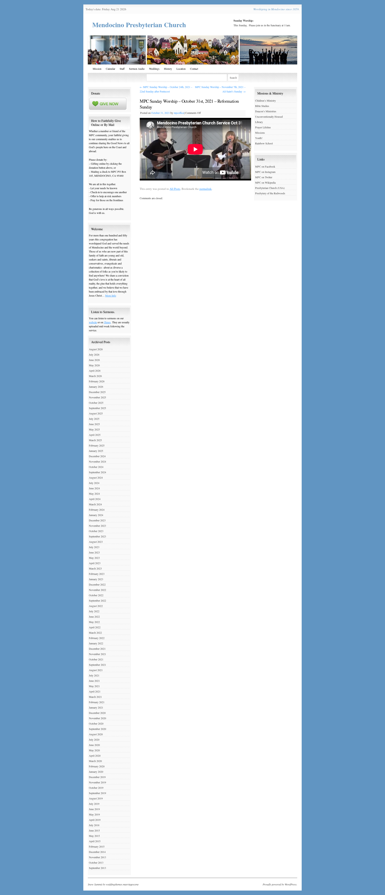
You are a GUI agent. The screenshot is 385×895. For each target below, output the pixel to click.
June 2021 (94, 680)
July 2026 (94, 354)
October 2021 (96, 659)
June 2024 (94, 488)
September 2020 (97, 729)
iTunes (107, 322)
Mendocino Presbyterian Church (139, 24)
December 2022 (97, 584)
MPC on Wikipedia (265, 182)
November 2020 (97, 718)
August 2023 (96, 541)
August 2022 (96, 606)
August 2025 (96, 413)
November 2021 (97, 654)
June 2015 (94, 830)
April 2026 (94, 370)
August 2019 (96, 798)
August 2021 (96, 670)
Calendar (110, 68)
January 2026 (96, 386)
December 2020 (97, 713)
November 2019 (97, 782)
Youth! (258, 138)
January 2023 (96, 579)
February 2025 (96, 445)
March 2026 (95, 376)
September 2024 (97, 472)
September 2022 (97, 600)
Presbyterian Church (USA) (270, 188)
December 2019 (97, 777)
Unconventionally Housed (269, 116)
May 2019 (94, 814)
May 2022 (94, 622)
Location (181, 68)
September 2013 (97, 868)
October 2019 (96, 787)
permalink (205, 189)
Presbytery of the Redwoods (270, 193)
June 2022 (94, 616)
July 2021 (94, 675)
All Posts (175, 189)
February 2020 (96, 766)
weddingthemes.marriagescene (122, 884)
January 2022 (96, 643)
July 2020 (94, 739)
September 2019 (97, 793)
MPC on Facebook (265, 166)
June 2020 (94, 745)
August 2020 (96, 734)
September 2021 (97, 664)
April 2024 (94, 499)
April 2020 (94, 755)
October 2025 (96, 402)
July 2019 (94, 803)
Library (259, 122)
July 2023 (94, 547)
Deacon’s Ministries (265, 111)
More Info (110, 295)
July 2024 (94, 483)
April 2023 (94, 563)
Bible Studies (262, 106)
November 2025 (97, 397)
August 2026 (96, 349)
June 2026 (94, 360)
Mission (97, 68)
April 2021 (94, 691)
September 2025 (97, 408)
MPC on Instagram (265, 172)
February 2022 (96, 638)
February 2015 (96, 846)
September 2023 (97, 536)
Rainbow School (264, 143)
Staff (122, 68)
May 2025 (94, 429)
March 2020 (95, 761)
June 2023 (94, 552)
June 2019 (94, 809)
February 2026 (96, 381)
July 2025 (94, 418)
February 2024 (96, 509)
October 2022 (96, 595)
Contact (194, 68)
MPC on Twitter (263, 177)
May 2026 (94, 365)
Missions (260, 132)
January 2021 (96, 707)
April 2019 (94, 819)
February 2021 (96, 702)
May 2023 (94, 557)
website (93, 322)
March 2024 (95, 504)
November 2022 (97, 590)
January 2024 (96, 515)
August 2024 (96, 477)
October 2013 (96, 862)
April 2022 (94, 627)
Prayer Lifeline (263, 127)
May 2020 (94, 750)
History (168, 68)
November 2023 (97, 525)
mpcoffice (179, 113)
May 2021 (94, 686)
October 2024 (96, 467)
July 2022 (94, 611)
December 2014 (97, 852)
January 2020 (96, 771)
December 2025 (97, 392)
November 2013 (97, 857)
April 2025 (94, 434)
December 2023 (97, 520)
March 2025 (95, 440)
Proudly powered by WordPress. (280, 884)
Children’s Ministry (265, 100)
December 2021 (97, 648)
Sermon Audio (137, 68)
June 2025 (94, 424)
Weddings (154, 68)
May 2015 (94, 836)
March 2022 (95, 632)
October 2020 (96, 723)
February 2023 (96, 574)
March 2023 (95, 568)
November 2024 (97, 461)
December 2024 (97, 456)
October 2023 (96, 531)
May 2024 (94, 493)
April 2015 (94, 841)
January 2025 (96, 451)
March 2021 (95, 696)
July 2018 (94, 825)
